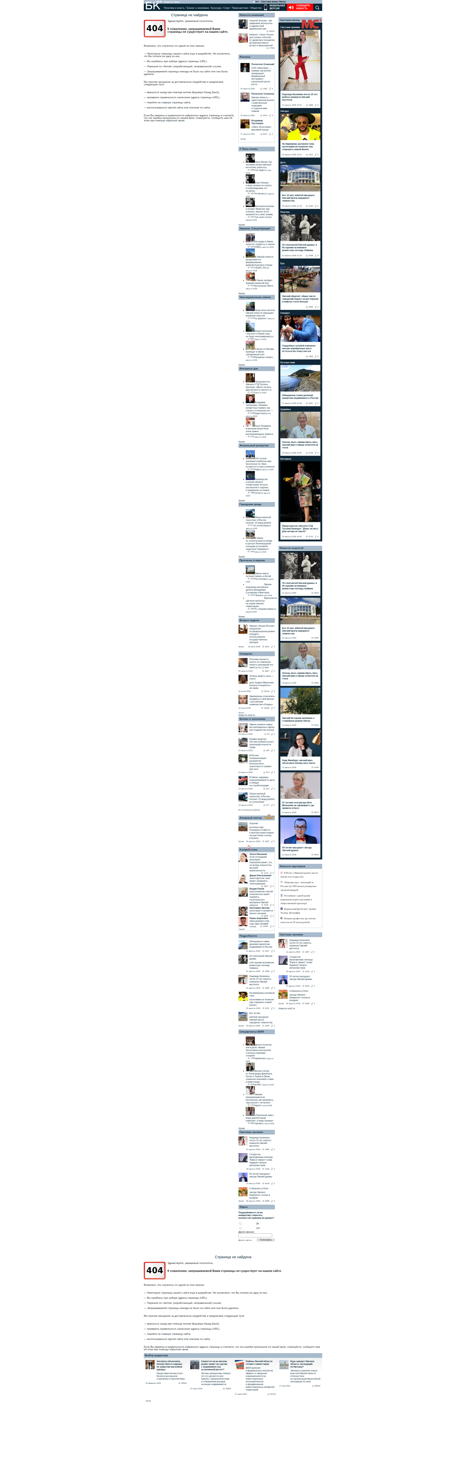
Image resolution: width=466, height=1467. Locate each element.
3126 (267, 1169)
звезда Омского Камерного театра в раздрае (259, 1195)
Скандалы (246, 653)
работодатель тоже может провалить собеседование (260, 881)
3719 (266, 873)
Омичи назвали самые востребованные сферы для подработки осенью (262, 727)
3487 (307, 952)
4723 (311, 537)
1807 (267, 841)
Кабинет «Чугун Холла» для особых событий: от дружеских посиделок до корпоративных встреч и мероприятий (262, 40)
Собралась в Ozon (258, 1188)
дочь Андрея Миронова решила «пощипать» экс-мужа (261, 685)
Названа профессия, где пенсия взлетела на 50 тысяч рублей (298, 920)
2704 (311, 453)
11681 (265, 926)
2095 (311, 307)
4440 (266, 916)
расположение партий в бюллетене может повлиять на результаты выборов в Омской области (261, 898)
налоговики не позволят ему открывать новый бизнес (261, 1002)
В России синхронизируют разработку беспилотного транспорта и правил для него (260, 762)
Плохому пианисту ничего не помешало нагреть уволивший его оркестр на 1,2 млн (261, 663)
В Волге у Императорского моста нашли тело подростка (299, 874)
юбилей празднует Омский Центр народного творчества (261, 1020)
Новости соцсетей (291, 548)
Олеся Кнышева (258, 854)
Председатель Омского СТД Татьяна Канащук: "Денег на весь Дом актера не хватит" (300, 529)
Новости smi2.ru (246, 715)
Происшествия (240, 8)
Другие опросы (245, 1240)
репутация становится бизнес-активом (261, 912)
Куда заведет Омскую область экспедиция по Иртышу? (302, 1364)
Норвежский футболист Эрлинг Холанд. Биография (298, 911)
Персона (285, 212)
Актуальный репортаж (254, 445)
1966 (311, 356)
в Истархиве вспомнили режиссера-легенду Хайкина (261, 965)
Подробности (248, 935)
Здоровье (285, 409)
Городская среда (250, 504)
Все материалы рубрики (249, 810)
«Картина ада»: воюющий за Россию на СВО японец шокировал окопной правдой (298, 886)
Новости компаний (252, 14)
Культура (216, 8)
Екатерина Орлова (260, 908)
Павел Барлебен (259, 918)
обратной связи (175, 120)
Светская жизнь (290, 20)
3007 (266, 886)
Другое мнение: (246, 1232)
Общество (256, 8)
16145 (266, 691)
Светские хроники (251, 1132)
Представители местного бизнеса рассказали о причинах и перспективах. (171, 1376)
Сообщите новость (303, 7)
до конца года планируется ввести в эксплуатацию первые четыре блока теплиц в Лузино (261, 832)
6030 (267, 1183)
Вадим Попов (257, 889)
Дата (283, 162)
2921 (267, 647)
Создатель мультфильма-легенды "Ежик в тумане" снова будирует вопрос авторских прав (261, 1160)
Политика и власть (174, 8)
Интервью (285, 459)
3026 (266, 905)
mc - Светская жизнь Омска (270, 1)
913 (267, 789)
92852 (228, 1389)
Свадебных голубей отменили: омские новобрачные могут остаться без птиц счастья (299, 348)
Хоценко (253, 823)
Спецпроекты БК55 (252, 1031)
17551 (272, 48)
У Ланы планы (249, 148)
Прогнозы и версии (252, 560)
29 (268, 734)
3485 (267, 988)
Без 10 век (254, 1013)
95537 (272, 31)
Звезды (284, 111)
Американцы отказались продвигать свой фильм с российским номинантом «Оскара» (262, 700)
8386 (267, 1201)
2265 (267, 1026)
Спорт (226, 8)
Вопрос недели (249, 620)
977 (267, 805)
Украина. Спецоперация (255, 228)
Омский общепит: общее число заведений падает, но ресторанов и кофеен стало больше (300, 299)
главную (166, 102)
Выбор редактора (156, 1355)
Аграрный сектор (251, 817)
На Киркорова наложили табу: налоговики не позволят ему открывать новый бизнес (298, 147)
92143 (273, 1394)
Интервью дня (249, 368)
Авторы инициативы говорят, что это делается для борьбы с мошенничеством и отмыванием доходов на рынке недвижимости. (216, 1379)
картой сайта (175, 107)
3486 (311, 105)
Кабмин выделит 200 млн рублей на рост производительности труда (261, 743)
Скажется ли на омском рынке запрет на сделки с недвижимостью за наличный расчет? (214, 1365)
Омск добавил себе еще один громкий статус (259, 924)
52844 (184, 1383)
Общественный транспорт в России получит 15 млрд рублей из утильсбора (262, 797)
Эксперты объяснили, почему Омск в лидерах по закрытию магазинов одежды (169, 1365)
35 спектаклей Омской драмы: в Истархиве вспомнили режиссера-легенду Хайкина (299, 248)
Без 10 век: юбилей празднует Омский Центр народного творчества (298, 198)
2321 (267, 1008)
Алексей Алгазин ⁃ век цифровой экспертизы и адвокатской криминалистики (261, 24)
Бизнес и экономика (198, 8)
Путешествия (287, 362)
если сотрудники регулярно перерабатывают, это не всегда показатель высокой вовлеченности (261, 864)
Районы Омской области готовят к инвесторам (259, 1362)
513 (267, 772)
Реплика (245, 56)
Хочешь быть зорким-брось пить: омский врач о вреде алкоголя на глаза (300, 445)
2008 (267, 971)
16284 (266, 708)
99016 (317, 1386)
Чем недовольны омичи (255, 297)
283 (267, 750)
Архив (243, 139)
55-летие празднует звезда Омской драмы (260, 1175)
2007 (267, 951)
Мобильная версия (277, 7)
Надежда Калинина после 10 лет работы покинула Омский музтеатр (260, 980)
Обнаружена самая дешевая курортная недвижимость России (260, 944)
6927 (267, 671)
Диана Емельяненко (260, 875)
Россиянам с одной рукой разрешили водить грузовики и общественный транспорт (296, 899)
